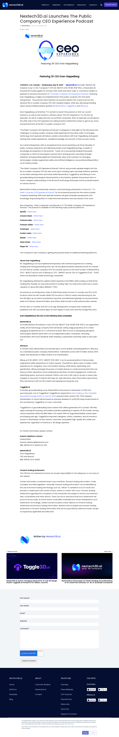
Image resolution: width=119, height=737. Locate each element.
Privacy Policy (70, 724)
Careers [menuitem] (38, 694)
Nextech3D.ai (26, 26)
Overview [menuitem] (64, 684)
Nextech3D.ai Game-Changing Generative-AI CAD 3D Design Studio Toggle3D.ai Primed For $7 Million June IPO (32, 582)
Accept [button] (85, 732)
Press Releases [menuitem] (67, 689)
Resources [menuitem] (81, 5)
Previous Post (12, 551)
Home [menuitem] (11, 684)
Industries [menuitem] (55, 5)
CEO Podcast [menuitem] (66, 694)
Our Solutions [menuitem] (68, 5)
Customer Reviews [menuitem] (42, 684)
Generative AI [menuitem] (40, 689)
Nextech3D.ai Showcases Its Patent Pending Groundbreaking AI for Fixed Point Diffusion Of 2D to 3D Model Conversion (87, 582)
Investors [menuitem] (92, 5)
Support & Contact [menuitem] (69, 714)
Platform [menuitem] (45, 5)
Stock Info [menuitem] (65, 709)
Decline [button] (93, 732)
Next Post (107, 551)
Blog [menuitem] (11, 699)
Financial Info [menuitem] (66, 699)
